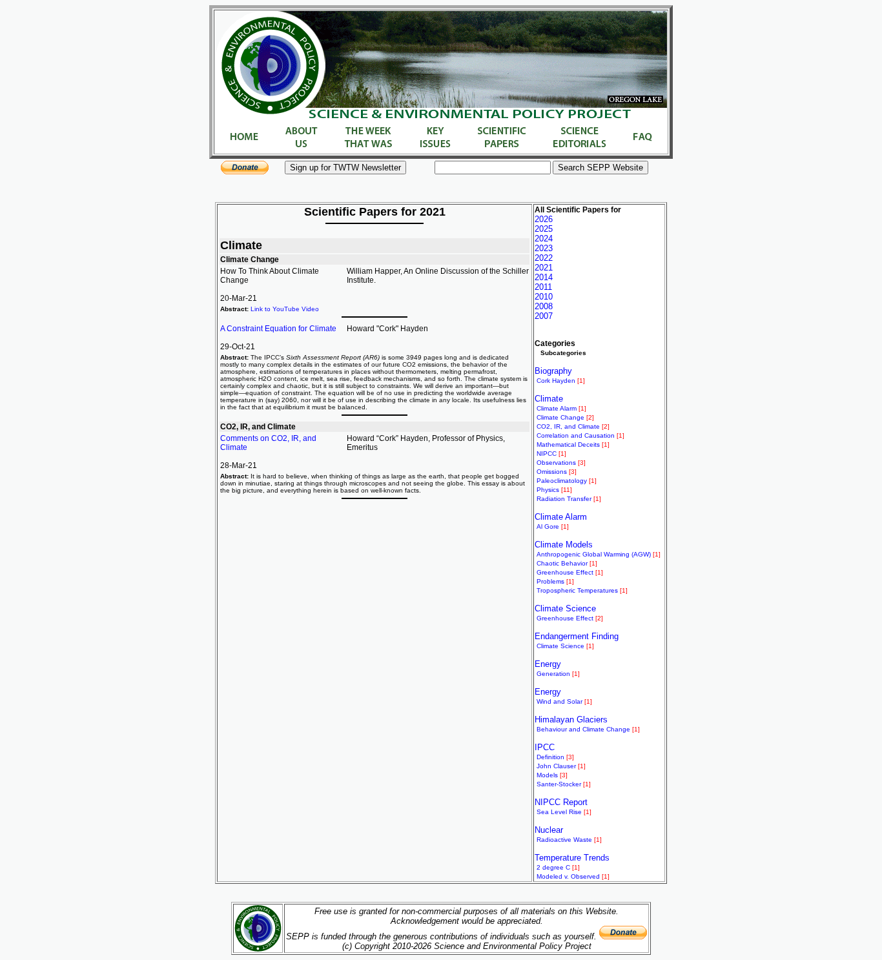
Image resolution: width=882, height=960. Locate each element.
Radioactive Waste (564, 839)
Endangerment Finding (577, 636)
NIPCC (547, 453)
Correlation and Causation (576, 435)
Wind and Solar (559, 701)
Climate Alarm (557, 408)
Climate (549, 398)
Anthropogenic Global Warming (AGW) (594, 554)
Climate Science (565, 608)
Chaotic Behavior (562, 563)
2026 (544, 219)
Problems (550, 581)
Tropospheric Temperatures (577, 590)
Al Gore (548, 526)
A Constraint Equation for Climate (278, 328)
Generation (553, 673)
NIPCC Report (561, 802)
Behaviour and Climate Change (583, 729)
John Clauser (556, 766)
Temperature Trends (572, 858)
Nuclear (549, 830)
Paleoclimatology (562, 480)
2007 (544, 316)
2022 (544, 258)
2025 (544, 229)
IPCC (545, 747)
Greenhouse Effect (565, 572)
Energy (548, 664)
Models (547, 775)
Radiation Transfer (564, 498)
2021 (544, 267)
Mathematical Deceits (568, 444)
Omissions (552, 471)
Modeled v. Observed (568, 876)
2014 (544, 277)
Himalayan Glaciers (571, 719)
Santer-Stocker (559, 784)
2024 (544, 238)
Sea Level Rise (559, 811)
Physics (548, 489)
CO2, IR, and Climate (568, 426)
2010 (544, 296)
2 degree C (553, 867)
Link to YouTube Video (285, 308)
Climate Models (564, 544)
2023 (544, 248)
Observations (556, 462)
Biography (553, 371)
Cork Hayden (556, 380)
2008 (544, 306)
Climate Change (560, 417)
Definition (550, 757)
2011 (543, 287)
